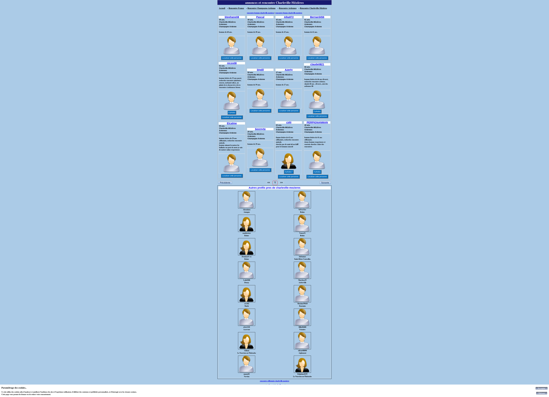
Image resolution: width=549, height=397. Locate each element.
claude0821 (317, 64)
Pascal (260, 17)
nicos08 (232, 63)
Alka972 (289, 17)
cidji (288, 122)
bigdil (260, 69)
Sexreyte (260, 129)
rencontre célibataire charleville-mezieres (274, 381)
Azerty (289, 69)
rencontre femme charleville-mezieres (289, 13)
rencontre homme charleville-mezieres (260, 13)
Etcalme (232, 123)
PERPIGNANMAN (317, 122)
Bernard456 (317, 17)
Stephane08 (232, 17)
